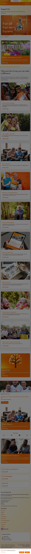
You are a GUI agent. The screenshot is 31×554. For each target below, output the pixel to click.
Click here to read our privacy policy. (11, 550)
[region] (15, 551)
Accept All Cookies (21, 552)
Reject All (27, 552)
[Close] (30, 550)
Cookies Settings (3, 552)
